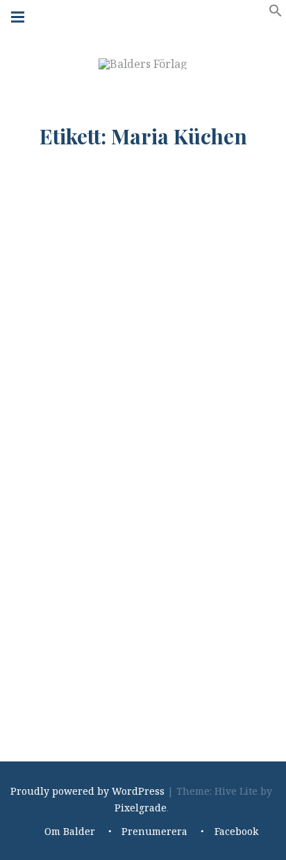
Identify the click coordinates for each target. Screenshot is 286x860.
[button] (276, 13)
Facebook (236, 831)
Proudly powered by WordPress (87, 791)
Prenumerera (154, 831)
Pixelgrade (141, 807)
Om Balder (69, 831)
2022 (107, 668)
